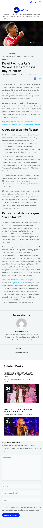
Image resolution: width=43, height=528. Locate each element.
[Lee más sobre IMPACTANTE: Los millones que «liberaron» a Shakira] (21, 426)
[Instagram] (40, 2)
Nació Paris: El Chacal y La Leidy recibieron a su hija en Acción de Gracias (18, 375)
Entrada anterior (21, 348)
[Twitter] (36, 2)
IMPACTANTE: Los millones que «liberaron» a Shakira (18, 410)
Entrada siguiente (21, 352)
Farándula (32, 75)
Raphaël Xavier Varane (19, 283)
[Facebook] (31, 2)
